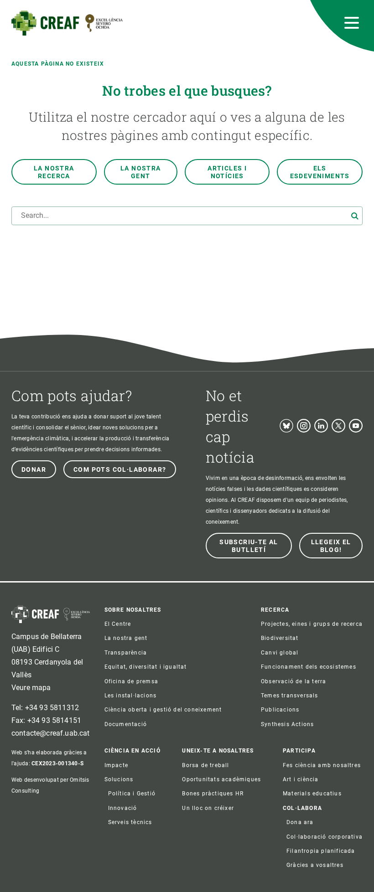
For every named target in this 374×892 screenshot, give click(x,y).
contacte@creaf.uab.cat (50, 733)
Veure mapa (31, 687)
